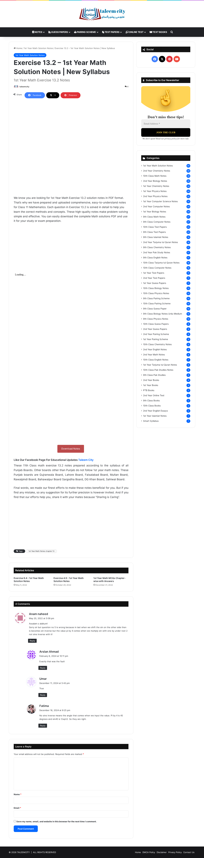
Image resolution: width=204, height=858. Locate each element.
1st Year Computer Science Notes (160, 201)
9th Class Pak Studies (154, 375)
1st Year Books (150, 385)
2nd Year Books (151, 380)
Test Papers (111, 32)
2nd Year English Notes (155, 349)
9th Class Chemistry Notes (157, 247)
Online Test (135, 32)
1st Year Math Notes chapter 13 (41, 551)
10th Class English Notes (155, 359)
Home (19, 48)
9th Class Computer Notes (156, 222)
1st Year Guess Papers (154, 283)
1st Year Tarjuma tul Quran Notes (160, 364)
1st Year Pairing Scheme (155, 339)
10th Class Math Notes (154, 176)
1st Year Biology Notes (154, 211)
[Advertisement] (71, 123)
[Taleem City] (102, 14)
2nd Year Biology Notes (155, 181)
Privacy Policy (175, 852)
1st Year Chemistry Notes (156, 186)
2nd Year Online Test (153, 395)
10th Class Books (152, 405)
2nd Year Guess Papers (155, 329)
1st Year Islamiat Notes (155, 416)
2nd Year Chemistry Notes (156, 170)
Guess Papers (59, 32)
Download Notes (70, 448)
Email (17, 808)
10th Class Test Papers (155, 227)
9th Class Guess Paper (155, 308)
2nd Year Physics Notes (155, 196)
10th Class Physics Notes (156, 293)
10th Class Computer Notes (157, 267)
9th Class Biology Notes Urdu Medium (162, 313)
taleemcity (24, 86)
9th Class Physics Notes (155, 319)
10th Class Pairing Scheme (157, 303)
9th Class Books (151, 400)
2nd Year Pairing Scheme (156, 334)
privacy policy (170, 138)
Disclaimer (162, 852)
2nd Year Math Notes (154, 354)
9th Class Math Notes (154, 216)
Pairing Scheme (86, 32)
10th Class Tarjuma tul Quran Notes (161, 262)
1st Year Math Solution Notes (38, 48)
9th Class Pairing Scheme (156, 298)
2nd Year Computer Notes (156, 206)
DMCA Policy (148, 852)
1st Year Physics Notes (155, 191)
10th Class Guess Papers (156, 324)
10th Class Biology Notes (156, 288)
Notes (38, 32)
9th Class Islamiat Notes (155, 237)
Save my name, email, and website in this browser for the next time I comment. (56, 821)
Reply (32, 640)
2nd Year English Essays (155, 410)
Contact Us (188, 852)
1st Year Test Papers (153, 273)
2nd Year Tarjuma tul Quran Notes (160, 242)
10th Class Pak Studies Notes (158, 370)
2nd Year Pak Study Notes (156, 252)
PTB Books (148, 390)
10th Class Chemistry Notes (157, 344)
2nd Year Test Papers (154, 278)
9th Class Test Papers (154, 232)
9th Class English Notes (155, 257)
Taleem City (86, 459)
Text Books (159, 32)
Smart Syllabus (151, 421)
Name (17, 794)
